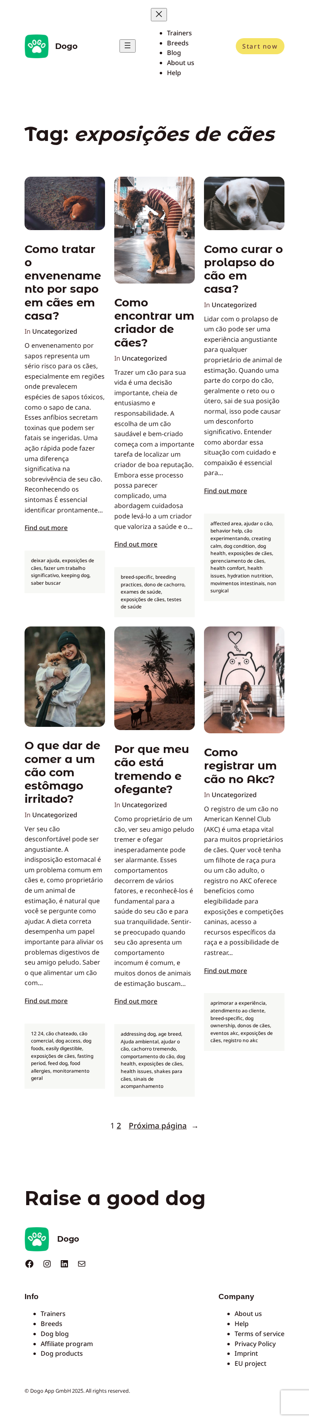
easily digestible (64, 1048)
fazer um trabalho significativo (58, 572)
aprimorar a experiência (238, 1003)
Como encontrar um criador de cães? (154, 322)
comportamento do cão (147, 1056)
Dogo (66, 46)
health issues (136, 1071)
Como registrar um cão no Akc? (240, 766)
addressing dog (138, 1033)
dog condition (239, 546)
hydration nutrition (249, 575)
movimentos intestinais (237, 583)
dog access (68, 1040)
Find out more (46, 527)
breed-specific (137, 576)
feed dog (58, 1063)
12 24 (37, 1033)
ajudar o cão (258, 523)
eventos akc (224, 1033)
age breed (169, 1033)
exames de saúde (141, 591)
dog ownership (231, 1022)
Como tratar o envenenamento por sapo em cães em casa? (63, 282)
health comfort (227, 568)
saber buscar (46, 582)
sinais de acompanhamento (142, 1082)
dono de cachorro (164, 584)
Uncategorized (54, 331)
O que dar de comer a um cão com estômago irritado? (62, 772)
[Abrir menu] (127, 46)
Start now (260, 46)
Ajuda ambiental (140, 1041)
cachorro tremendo (153, 1048)
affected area (225, 523)
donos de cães (253, 1025)
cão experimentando (231, 534)
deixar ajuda (45, 560)
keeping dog (75, 575)
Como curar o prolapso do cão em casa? (243, 269)
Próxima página (164, 1125)
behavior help (226, 530)
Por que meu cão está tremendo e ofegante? (151, 769)
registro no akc (240, 1040)
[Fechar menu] (159, 14)
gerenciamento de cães (237, 560)
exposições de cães (143, 599)
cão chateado (61, 1033)
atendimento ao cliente (237, 1010)
